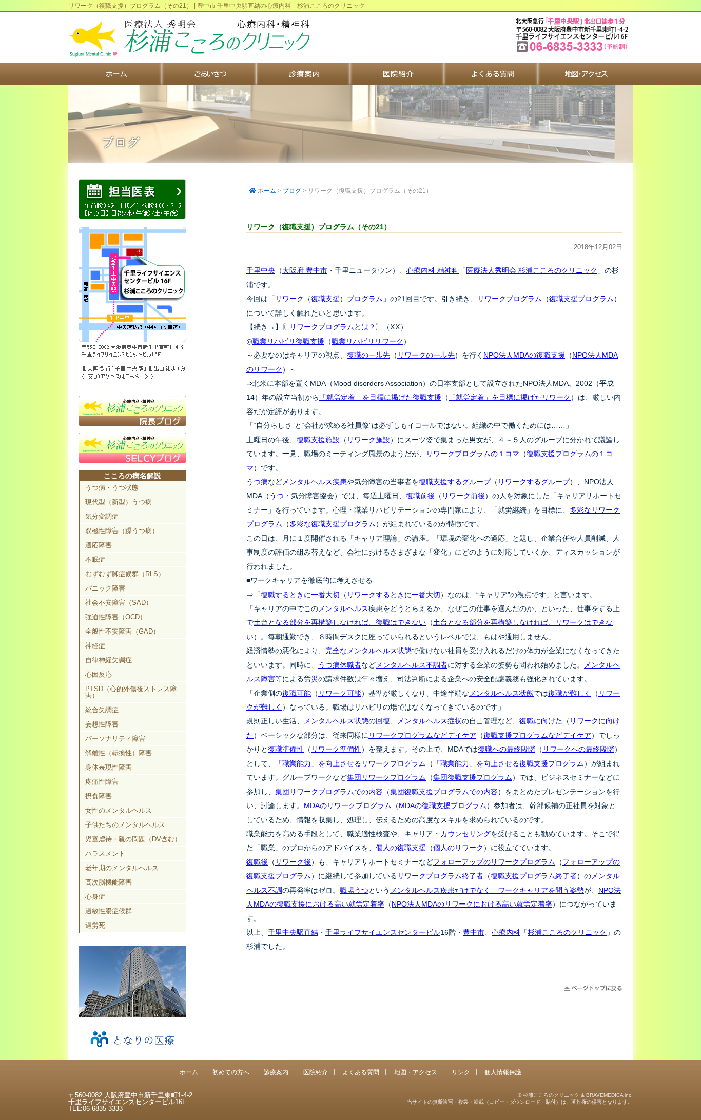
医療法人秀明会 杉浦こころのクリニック (531, 270)
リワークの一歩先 (426, 355)
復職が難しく (569, 693)
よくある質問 (491, 74)
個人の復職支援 (401, 847)
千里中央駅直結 (293, 932)
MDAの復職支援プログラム (442, 805)
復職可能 (296, 693)
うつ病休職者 (339, 665)
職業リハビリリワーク (367, 341)
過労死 (95, 925)
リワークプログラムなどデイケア (422, 735)
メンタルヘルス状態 (501, 693)
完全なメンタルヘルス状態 (368, 650)
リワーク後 (293, 862)
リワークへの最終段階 (578, 749)
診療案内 (303, 74)
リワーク (289, 298)
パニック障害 (105, 588)
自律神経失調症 (108, 660)
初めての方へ (209, 74)
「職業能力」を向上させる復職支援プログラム (508, 763)
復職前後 (420, 496)
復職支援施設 (318, 440)
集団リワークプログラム (386, 777)
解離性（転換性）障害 (118, 753)
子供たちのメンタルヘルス (125, 825)
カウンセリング (465, 834)
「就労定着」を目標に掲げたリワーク (510, 397)
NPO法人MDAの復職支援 (524, 355)
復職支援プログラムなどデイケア (537, 735)
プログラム (365, 298)
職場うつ (354, 890)
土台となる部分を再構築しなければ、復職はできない (340, 622)
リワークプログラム (509, 298)
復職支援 (325, 298)
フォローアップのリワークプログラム (494, 862)
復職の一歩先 (368, 355)
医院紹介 (397, 74)
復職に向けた (540, 721)
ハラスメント (105, 853)
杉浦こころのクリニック (567, 932)
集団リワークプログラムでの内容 (329, 792)
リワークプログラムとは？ (332, 327)
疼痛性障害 (102, 781)
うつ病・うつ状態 (112, 488)
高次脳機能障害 (108, 882)
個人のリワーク (458, 847)
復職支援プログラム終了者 (534, 876)
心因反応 (98, 674)
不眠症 (95, 559)
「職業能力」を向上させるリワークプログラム (350, 763)
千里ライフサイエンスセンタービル (382, 932)
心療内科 (506, 932)
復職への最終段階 (506, 749)
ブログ (292, 190)
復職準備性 (286, 749)
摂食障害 (98, 796)
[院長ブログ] (132, 424)
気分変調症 (102, 516)
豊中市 (473, 932)
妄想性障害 (102, 724)
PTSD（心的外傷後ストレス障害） (131, 692)
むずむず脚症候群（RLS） (125, 574)
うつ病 (257, 482)
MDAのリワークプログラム (348, 805)
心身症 (95, 896)
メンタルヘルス (343, 608)
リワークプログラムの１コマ (472, 453)
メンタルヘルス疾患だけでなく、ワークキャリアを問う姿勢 (487, 890)
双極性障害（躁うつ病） (122, 531)
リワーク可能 (339, 693)
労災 (311, 679)
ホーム (115, 74)
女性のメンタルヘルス (118, 810)
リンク (461, 1072)
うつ (276, 496)
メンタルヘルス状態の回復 (347, 721)
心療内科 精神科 (432, 270)
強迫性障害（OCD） (115, 617)
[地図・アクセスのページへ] (132, 378)
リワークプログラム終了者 (440, 876)
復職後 (257, 862)
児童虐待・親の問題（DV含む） (133, 839)
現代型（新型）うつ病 (118, 502)
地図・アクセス (585, 74)
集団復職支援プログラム (472, 777)
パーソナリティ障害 (115, 738)
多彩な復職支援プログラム (332, 524)
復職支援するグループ (455, 482)
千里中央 (260, 270)
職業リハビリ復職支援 (288, 341)
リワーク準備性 (336, 749)
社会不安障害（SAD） (118, 602)
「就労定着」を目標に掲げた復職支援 (380, 397)
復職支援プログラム (581, 298)
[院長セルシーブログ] (132, 461)
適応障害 (98, 545)
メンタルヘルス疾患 (314, 482)
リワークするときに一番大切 (393, 595)
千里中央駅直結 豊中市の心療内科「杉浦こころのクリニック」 (188, 38)
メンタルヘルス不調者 (411, 665)
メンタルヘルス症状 (429, 721)
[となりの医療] (132, 1051)
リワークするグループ (534, 482)
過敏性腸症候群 (108, 911)
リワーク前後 (463, 496)
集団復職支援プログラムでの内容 (444, 792)
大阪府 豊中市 (304, 270)
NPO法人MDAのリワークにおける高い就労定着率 (472, 904)
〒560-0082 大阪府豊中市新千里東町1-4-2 (573, 50)
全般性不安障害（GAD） (122, 631)
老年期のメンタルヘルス (122, 868)
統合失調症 (102, 710)
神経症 (95, 646)
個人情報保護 (502, 1072)
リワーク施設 (368, 440)
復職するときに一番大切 (300, 595)
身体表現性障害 (108, 767)
